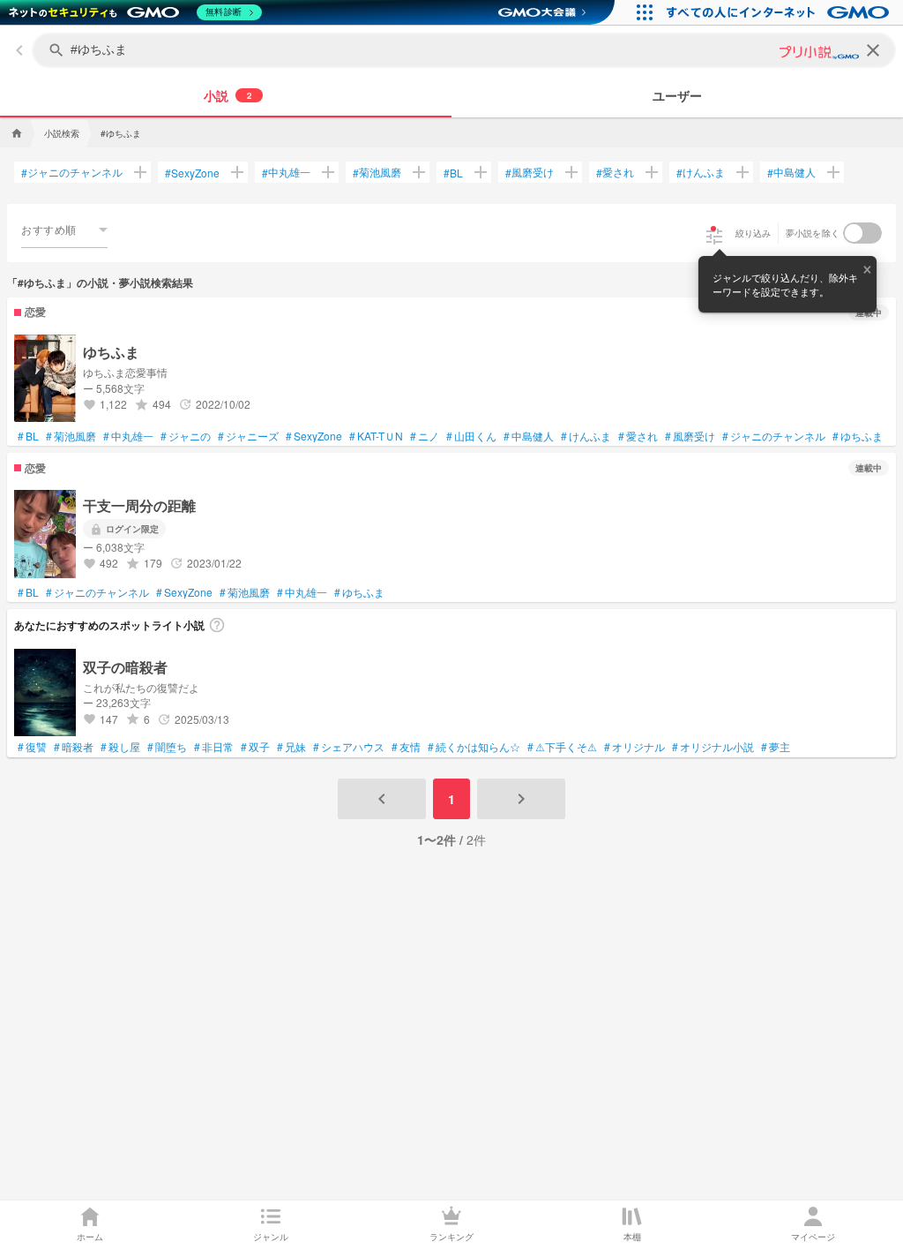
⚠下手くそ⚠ (562, 747)
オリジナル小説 (713, 747)
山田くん (471, 436)
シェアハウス (348, 747)
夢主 (775, 747)
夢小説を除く (813, 233)
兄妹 (291, 747)
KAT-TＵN (376, 436)
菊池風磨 (377, 172)
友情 (406, 747)
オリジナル (634, 747)
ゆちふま (857, 436)
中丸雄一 (286, 172)
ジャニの (185, 436)
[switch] (862, 233)
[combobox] (64, 229)
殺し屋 (120, 747)
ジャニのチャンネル (72, 172)
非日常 (214, 747)
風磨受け (529, 172)
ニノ (424, 436)
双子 (255, 747)
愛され (615, 172)
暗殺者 (73, 747)
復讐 (32, 747)
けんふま (700, 172)
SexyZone (192, 172)
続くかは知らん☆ (474, 747)
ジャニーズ (248, 436)
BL (453, 172)
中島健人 (791, 172)
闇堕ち (167, 747)
